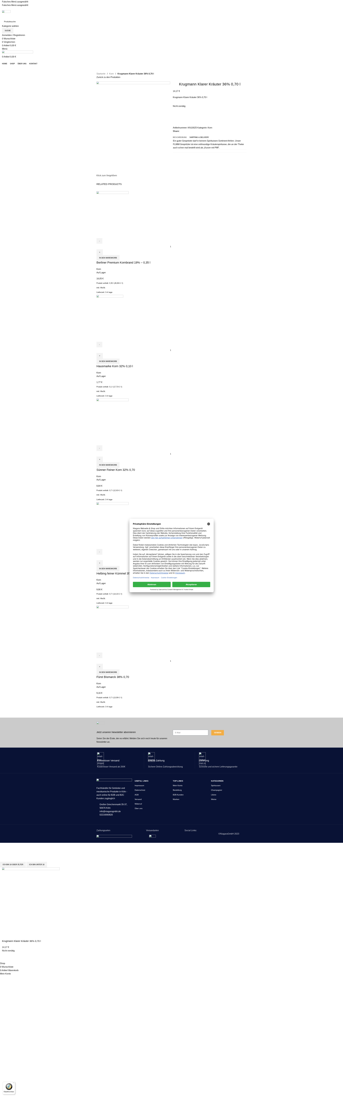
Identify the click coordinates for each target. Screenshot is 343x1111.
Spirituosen (216, 785)
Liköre (213, 795)
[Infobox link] (133, 733)
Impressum (139, 785)
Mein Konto (177, 785)
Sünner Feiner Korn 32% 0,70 (115, 469)
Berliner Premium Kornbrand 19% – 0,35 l (123, 262)
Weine (213, 799)
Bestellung (177, 790)
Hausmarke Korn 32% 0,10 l (114, 366)
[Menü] (13, 1083)
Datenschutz (140, 790)
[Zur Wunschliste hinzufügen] (176, 113)
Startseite (100, 74)
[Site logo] (6, 14)
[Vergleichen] (176, 120)
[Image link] (114, 836)
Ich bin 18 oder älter (13, 865)
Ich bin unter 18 (36, 865)
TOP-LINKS (178, 781)
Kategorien (217, 781)
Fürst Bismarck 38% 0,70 (112, 677)
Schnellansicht (107, 234)
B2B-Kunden (178, 795)
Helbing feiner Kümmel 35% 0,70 (117, 573)
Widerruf (138, 804)
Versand (138, 799)
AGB (137, 795)
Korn (111, 74)
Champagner (216, 790)
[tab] (180, 137)
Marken (176, 799)
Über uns (138, 808)
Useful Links (141, 781)
